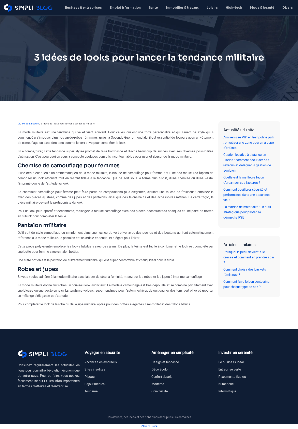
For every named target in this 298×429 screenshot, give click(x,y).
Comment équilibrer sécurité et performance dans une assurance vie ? (246, 195)
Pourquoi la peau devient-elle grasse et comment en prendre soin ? (248, 257)
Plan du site (149, 426)
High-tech (234, 8)
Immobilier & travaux (182, 8)
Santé (153, 8)
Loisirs (212, 8)
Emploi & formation (125, 8)
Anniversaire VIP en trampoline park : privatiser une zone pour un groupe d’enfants (248, 142)
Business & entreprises (83, 8)
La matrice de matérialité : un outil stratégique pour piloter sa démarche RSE (247, 212)
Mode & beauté (262, 8)
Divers (287, 8)
